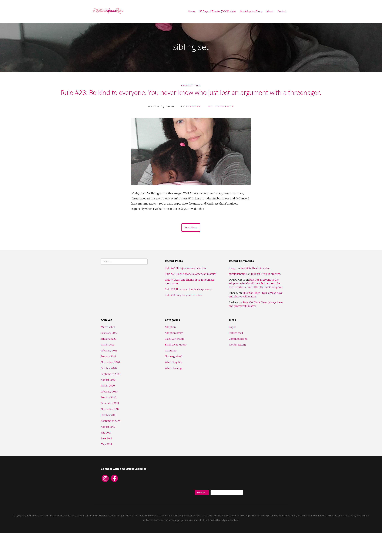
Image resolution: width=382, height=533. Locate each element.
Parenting (191, 85)
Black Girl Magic (174, 338)
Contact (282, 11)
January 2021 (108, 356)
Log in (232, 326)
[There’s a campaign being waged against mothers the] (255, 478)
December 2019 (110, 403)
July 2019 (106, 432)
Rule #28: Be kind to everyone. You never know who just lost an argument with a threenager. (191, 92)
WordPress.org (237, 344)
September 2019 (110, 420)
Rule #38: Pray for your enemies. (183, 295)
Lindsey (193, 106)
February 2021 (109, 350)
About (270, 11)
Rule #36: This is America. (255, 268)
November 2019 (110, 409)
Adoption (170, 326)
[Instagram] (105, 478)
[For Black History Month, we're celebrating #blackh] (219, 478)
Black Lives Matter (176, 344)
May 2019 (106, 444)
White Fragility (173, 362)
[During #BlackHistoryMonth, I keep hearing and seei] (182, 478)
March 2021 (107, 344)
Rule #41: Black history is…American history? (191, 273)
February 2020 (109, 391)
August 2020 (108, 379)
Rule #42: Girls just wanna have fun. (185, 268)
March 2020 (108, 385)
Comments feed (238, 338)
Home (191, 11)
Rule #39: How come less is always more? (188, 289)
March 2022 (108, 326)
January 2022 (108, 338)
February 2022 (109, 332)
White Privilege (174, 368)
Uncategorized (173, 356)
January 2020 (108, 397)
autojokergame (238, 273)
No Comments (221, 106)
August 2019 (108, 426)
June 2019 (106, 438)
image (232, 268)
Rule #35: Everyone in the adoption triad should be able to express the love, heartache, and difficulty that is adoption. (256, 283)
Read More (191, 227)
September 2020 (110, 373)
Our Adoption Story (251, 11)
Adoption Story (174, 332)
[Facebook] (114, 478)
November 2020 (110, 362)
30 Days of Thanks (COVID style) (218, 11)
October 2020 (109, 368)
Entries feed (236, 332)
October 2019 (108, 415)
